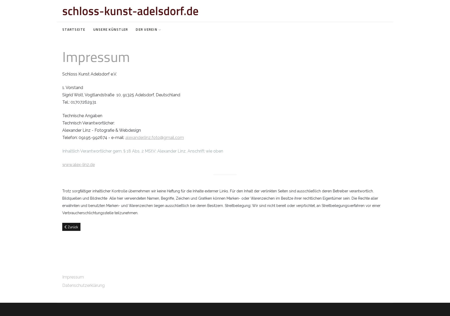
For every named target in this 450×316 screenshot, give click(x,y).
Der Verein (146, 29)
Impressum (73, 277)
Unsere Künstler (110, 29)
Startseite (73, 29)
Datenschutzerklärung (83, 285)
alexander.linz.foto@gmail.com (154, 137)
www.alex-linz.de (78, 164)
